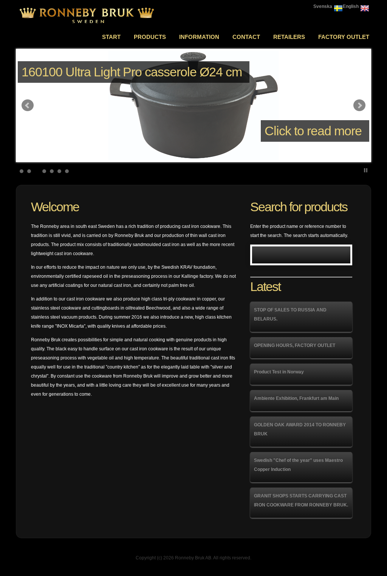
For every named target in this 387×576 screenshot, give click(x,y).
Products (150, 37)
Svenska (322, 6)
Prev (28, 105)
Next (359, 105)
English (351, 6)
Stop (365, 170)
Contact (246, 37)
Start (111, 37)
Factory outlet (343, 37)
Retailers (289, 37)
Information (199, 37)
